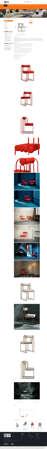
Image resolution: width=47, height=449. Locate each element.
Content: (19, 411)
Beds (15, 5)
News (29, 434)
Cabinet (19, 5)
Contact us (6, 7)
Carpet (26, 5)
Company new (30, 435)
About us (37, 5)
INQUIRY (31, 22)
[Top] (45, 13)
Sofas (9, 5)
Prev (15, 26)
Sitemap (5, 442)
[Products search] (42, 1)
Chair (21, 436)
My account (37, 436)
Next (27, 26)
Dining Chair (9, 18)
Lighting (30, 5)
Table (22, 5)
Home (5, 5)
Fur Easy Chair (17, 428)
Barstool (5, 26)
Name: (20, 408)
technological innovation (31, 436)
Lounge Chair (6, 22)
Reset (25, 416)
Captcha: (19, 414)
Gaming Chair (6, 27)
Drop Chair (32, 428)
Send (22, 416)
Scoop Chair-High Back (40, 428)
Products (22, 434)
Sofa (21, 435)
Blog (33, 5)
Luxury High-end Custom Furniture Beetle (25, 429)
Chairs (12, 5)
